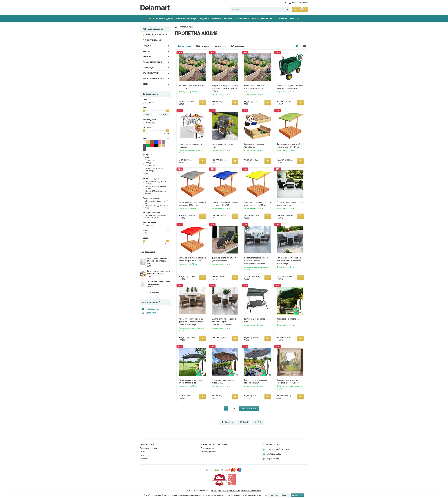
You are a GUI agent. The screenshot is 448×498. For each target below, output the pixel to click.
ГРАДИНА (203, 18)
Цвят (145, 138)
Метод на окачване (151, 212)
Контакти (144, 459)
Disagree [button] (285, 495)
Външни (149, 225)
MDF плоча (150, 165)
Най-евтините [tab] (202, 46)
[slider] (144, 111)
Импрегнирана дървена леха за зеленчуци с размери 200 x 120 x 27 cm (225, 88)
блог (142, 455)
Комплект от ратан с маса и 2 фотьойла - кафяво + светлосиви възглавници (256, 261)
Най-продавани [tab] (237, 46)
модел (146, 230)
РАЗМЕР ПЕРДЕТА (151, 179)
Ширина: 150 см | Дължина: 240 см (155, 183)
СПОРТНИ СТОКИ (285, 18)
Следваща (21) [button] (247, 408)
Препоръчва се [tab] (184, 46)
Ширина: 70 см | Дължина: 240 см (156, 207)
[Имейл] (285, 2)
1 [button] (227, 408)
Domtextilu (150, 123)
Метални (149, 160)
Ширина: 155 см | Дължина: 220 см (155, 187)
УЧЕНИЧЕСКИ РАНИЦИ (186, 18)
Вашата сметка (298, 3)
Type (145, 100)
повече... (146, 174)
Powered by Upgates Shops (251, 490)
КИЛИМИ (228, 18)
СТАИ (145, 84)
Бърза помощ (150, 313)
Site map (214, 490)
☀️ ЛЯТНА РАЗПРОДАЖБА (161, 18)
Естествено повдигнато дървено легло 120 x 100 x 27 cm (256, 88)
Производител (149, 120)
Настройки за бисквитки (231, 490)
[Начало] (176, 27)
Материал (147, 154)
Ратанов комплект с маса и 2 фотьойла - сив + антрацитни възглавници (289, 261)
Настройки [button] (274, 495)
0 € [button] (300, 9)
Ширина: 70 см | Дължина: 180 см (156, 202)
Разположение (149, 222)
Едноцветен (150, 233)
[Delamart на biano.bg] (232, 479)
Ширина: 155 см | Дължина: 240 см (155, 192)
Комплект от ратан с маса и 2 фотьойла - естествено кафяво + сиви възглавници (192, 322)
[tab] (297, 46)
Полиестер (150, 171)
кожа (148, 163)
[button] (305, 9)
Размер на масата (151, 198)
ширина (146, 238)
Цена (145, 107)
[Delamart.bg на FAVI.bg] (219, 479)
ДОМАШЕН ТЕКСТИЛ (246, 18)
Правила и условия (148, 448)
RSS (219, 490)
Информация (147, 445)
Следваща (154, 292)
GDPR (142, 452)
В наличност (151, 103)
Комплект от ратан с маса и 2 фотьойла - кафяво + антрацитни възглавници (224, 322)
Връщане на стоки (209, 448)
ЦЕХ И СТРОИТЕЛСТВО (153, 79)
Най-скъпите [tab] (220, 46)
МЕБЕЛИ (216, 18)
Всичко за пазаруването (214, 445)
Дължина (147, 127)
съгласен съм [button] (297, 495)
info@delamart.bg (151, 309)
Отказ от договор (208, 452)
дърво (148, 157)
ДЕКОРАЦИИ (266, 18)
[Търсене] (287, 9)
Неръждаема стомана (154, 168)
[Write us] (264, 459)
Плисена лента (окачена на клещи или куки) (155, 217)
